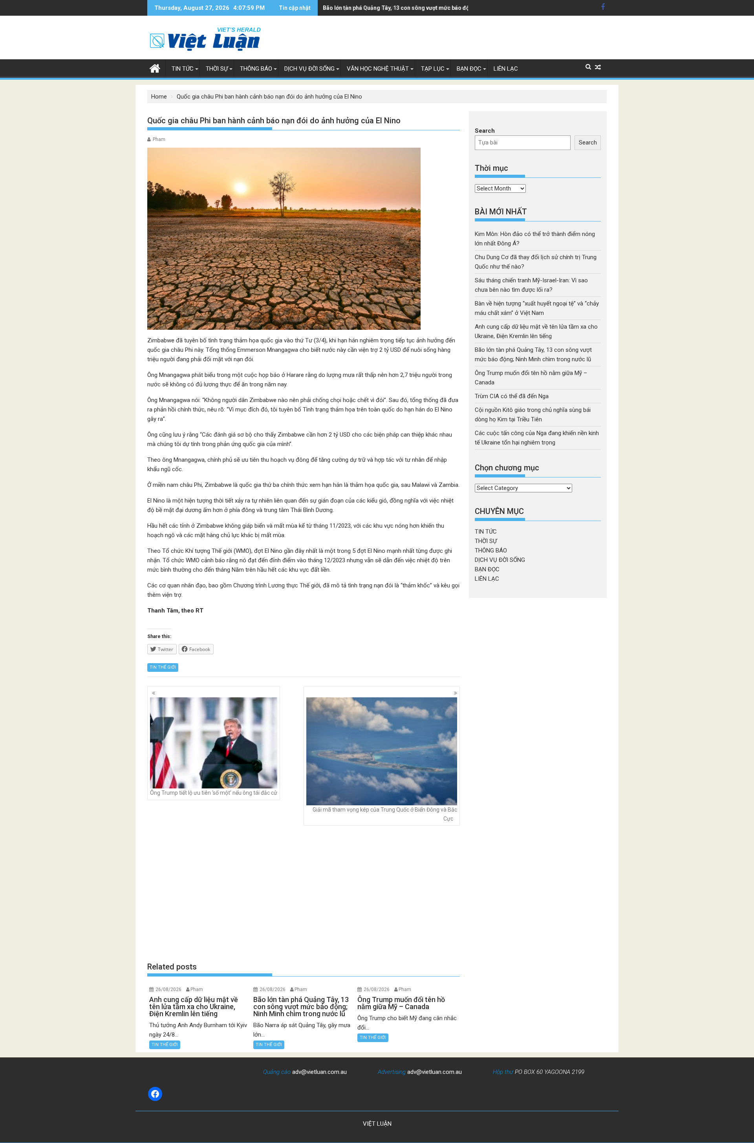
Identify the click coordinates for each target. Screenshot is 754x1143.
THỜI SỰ (217, 68)
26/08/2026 (168, 989)
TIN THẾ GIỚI (163, 667)
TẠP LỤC (433, 68)
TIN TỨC (183, 68)
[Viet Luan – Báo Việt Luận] (155, 67)
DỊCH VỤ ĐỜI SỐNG (309, 68)
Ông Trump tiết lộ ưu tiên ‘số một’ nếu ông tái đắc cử (213, 793)
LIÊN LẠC (506, 68)
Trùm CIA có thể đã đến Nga (512, 396)
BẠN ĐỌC (469, 68)
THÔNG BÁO (256, 68)
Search (485, 130)
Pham (159, 139)
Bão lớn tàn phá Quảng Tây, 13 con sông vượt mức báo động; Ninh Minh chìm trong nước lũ (439, 8)
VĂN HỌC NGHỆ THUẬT (378, 68)
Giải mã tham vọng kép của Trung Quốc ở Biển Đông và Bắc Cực (385, 814)
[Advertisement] (303, 894)
